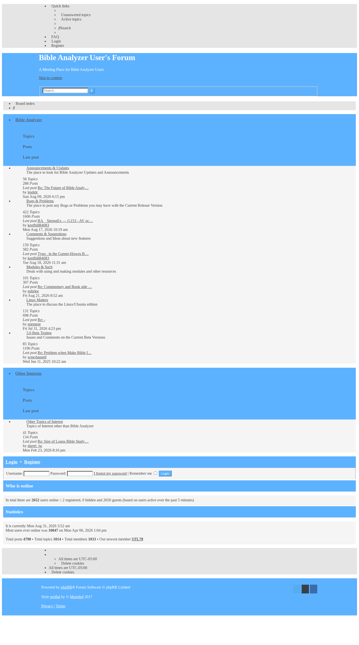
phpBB (66, 587)
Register (32, 461)
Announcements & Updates (47, 168)
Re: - (41, 320)
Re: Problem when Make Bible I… (65, 353)
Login (12, 461)
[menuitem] (74, 15)
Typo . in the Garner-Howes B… (63, 254)
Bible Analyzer (28, 119)
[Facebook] (313, 590)
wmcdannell (37, 357)
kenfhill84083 (38, 225)
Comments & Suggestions (46, 234)
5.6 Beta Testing (39, 333)
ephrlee (33, 291)
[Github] (305, 590)
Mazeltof (77, 597)
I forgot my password (110, 473)
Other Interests (28, 373)
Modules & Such (39, 267)
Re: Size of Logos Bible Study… (63, 441)
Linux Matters (37, 300)
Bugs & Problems (40, 201)
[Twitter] (297, 590)
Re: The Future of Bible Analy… (63, 188)
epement (34, 324)
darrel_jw (35, 446)
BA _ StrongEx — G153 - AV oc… (65, 221)
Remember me (141, 473)
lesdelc (33, 192)
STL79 (137, 539)
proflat (55, 597)
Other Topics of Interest (44, 421)
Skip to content (50, 78)
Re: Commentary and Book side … (65, 287)
